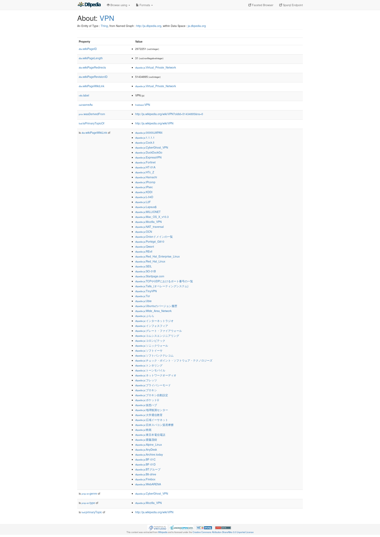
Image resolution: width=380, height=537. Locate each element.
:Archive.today (149, 454)
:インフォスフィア (151, 326)
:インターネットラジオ (154, 321)
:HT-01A (145, 167)
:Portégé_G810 (149, 241)
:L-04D (144, 197)
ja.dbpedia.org (197, 26)
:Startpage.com (149, 276)
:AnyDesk (146, 449)
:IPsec (144, 187)
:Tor (142, 296)
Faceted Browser (262, 5)
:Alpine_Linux (148, 444)
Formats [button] (145, 5)
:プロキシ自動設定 (151, 395)
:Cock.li (144, 142)
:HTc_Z (144, 172)
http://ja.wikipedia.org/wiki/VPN (154, 123)
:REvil (143, 251)
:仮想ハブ (146, 405)
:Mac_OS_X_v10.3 (152, 217)
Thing (104, 26)
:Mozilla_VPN (148, 222)
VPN (107, 18)
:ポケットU (147, 400)
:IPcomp (145, 182)
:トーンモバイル (150, 370)
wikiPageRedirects (92, 67)
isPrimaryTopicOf (91, 123)
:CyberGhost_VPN (151, 147)
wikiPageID (88, 49)
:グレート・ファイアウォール (158, 331)
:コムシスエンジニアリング (157, 336)
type (88, 503)
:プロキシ (146, 390)
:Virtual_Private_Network (155, 67)
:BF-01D (145, 464)
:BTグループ (148, 469)
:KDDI (143, 192)
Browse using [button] (119, 5)
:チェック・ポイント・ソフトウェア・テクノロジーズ (173, 360)
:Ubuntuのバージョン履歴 (156, 306)
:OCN (143, 232)
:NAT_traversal (149, 227)
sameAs (86, 105)
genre (89, 493)
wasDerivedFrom (92, 114)
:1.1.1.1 (145, 137)
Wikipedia (162, 532)
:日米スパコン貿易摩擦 (154, 425)
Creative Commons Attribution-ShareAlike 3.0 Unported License (223, 532)
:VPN (142, 105)
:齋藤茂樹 (146, 440)
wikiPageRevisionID (93, 77)
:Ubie (143, 301)
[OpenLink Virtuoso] (157, 527)
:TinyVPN (146, 291)
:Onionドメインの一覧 (154, 236)
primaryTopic (92, 512)
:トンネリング (148, 365)
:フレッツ (146, 380)
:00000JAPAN (148, 132)
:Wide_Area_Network (153, 311)
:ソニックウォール (151, 345)
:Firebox (145, 479)
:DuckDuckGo (148, 152)
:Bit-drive (145, 474)
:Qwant (144, 246)
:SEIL (143, 266)
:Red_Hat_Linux (150, 261)
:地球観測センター (151, 410)
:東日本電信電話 (150, 435)
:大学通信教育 (148, 415)
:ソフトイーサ (148, 350)
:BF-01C (145, 459)
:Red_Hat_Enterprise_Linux (157, 256)
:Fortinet (145, 162)
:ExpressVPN (148, 157)
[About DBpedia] (89, 5)
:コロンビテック (150, 340)
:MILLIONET (148, 212)
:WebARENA (148, 484)
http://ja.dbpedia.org (148, 26)
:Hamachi (146, 177)
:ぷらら (144, 316)
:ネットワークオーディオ (155, 375)
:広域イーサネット (151, 420)
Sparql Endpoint (292, 5)
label (84, 95)
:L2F (143, 202)
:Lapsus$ (146, 207)
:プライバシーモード (153, 385)
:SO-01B (145, 271)
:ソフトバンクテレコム (154, 355)
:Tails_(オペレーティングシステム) (161, 286)
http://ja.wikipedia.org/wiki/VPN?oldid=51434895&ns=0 (169, 114)
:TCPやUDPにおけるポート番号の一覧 (164, 281)
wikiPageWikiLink (91, 86)
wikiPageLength (91, 58)
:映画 (143, 430)
